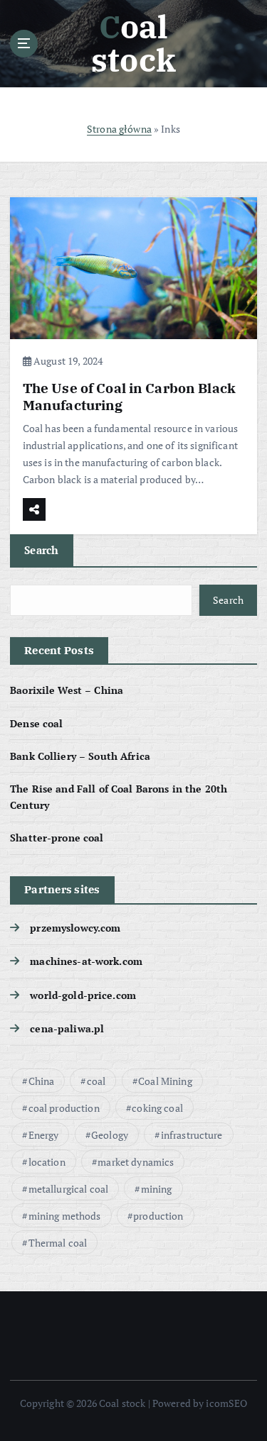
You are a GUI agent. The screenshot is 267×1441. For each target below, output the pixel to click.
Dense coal (36, 723)
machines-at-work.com (86, 961)
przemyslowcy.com (75, 927)
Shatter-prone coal (57, 837)
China (41, 1081)
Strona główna (119, 129)
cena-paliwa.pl (67, 1028)
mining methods (64, 1215)
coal (96, 1081)
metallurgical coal (68, 1189)
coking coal (157, 1108)
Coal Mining (165, 1081)
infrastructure (192, 1135)
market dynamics (136, 1162)
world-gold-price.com (83, 995)
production (158, 1215)
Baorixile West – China (66, 690)
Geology (109, 1135)
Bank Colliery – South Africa (80, 756)
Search (41, 550)
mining (156, 1189)
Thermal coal (58, 1242)
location (47, 1162)
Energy (43, 1135)
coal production (64, 1108)
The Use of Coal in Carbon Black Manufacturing (129, 396)
